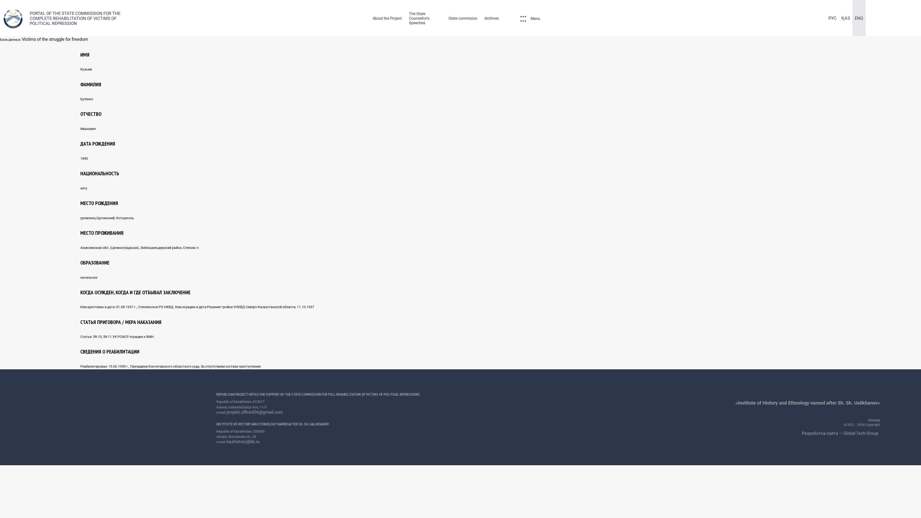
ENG (859, 18)
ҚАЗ (845, 18)
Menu (535, 18)
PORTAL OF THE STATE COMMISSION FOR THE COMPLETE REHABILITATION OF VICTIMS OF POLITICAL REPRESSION (75, 18)
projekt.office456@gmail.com (255, 412)
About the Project (387, 18)
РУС (832, 18)
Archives (491, 18)
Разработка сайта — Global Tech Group (840, 433)
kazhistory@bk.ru (243, 441)
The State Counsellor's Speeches (419, 18)
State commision (463, 18)
